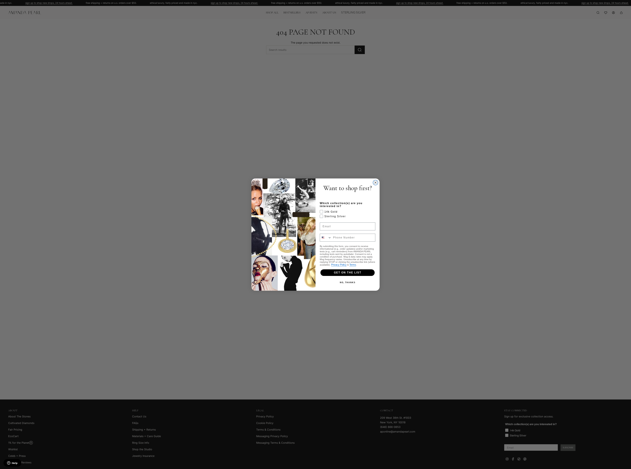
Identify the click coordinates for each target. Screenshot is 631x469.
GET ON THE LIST (347, 272)
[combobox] (325, 237)
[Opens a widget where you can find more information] (12, 463)
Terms (352, 264)
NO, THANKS (347, 282)
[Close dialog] (375, 182)
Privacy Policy (339, 264)
